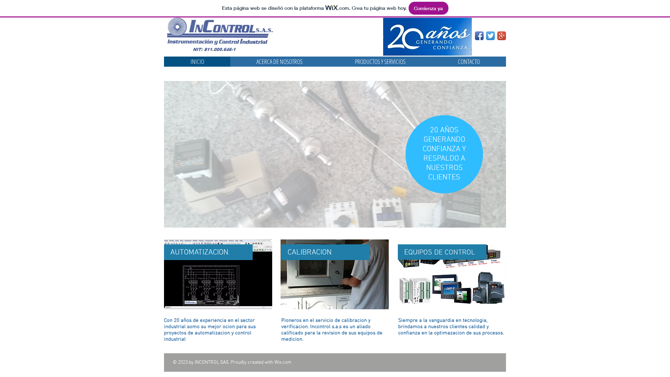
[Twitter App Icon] (490, 35)
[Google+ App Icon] (501, 35)
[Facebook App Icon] (479, 35)
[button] (335, 154)
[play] (491, 221)
